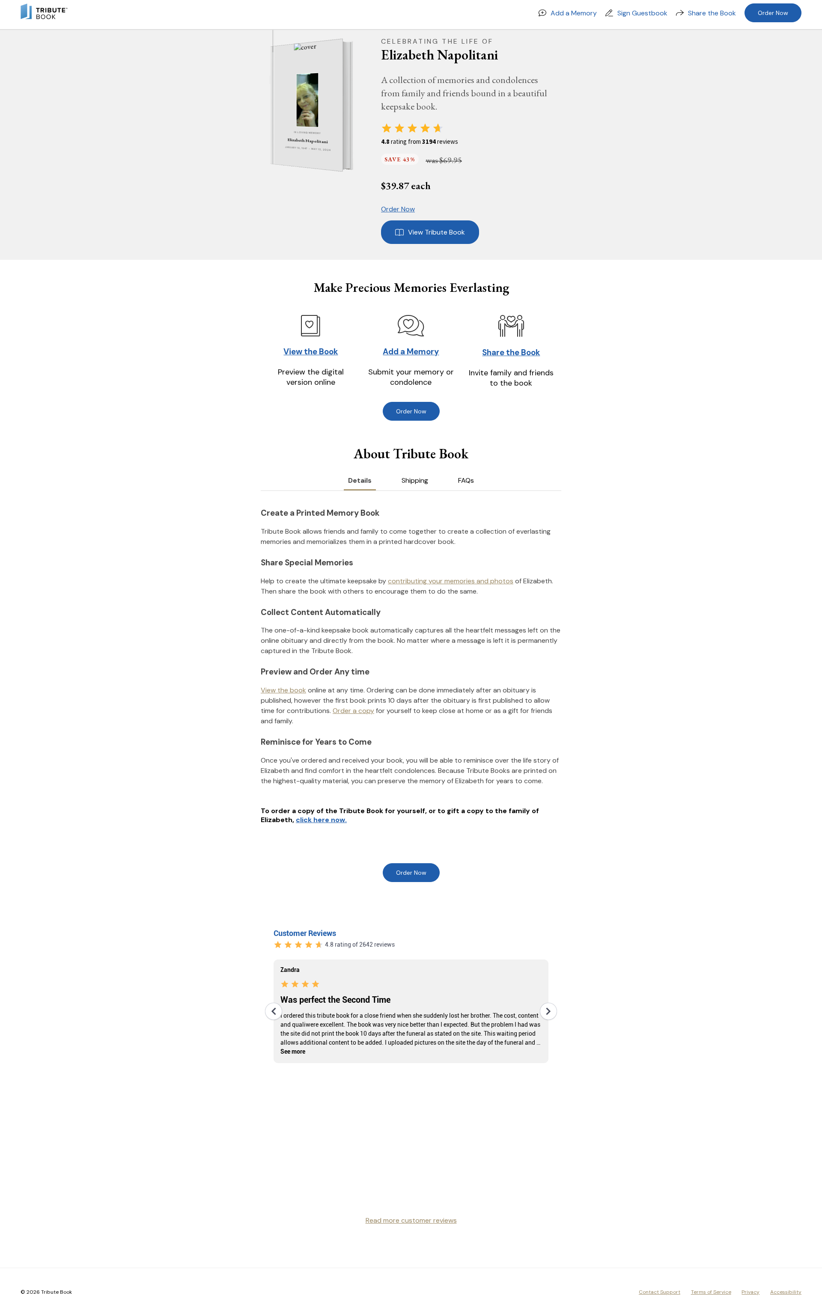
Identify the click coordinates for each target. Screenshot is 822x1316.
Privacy (750, 1292)
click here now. (321, 819)
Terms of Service (711, 1292)
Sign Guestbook (642, 13)
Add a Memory (574, 13)
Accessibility (785, 1292)
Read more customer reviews (411, 1220)
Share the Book (712, 13)
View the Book (310, 351)
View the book (283, 690)
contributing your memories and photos (450, 580)
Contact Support (659, 1292)
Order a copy (353, 710)
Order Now (773, 13)
